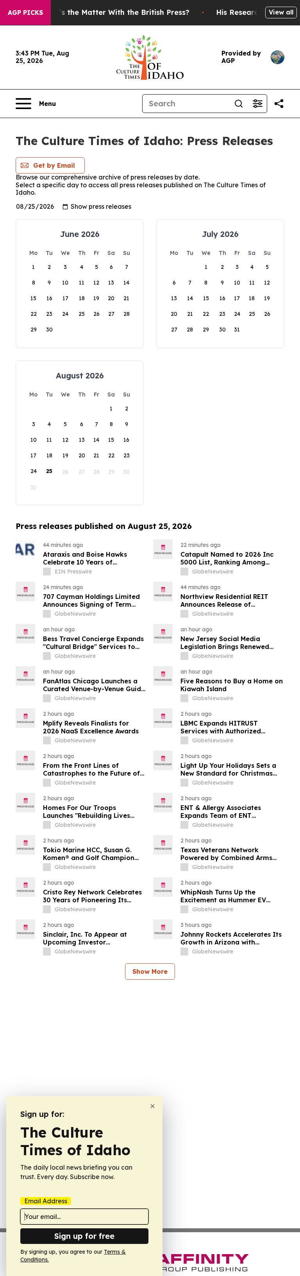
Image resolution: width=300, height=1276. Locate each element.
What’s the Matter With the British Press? (114, 12)
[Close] (152, 1106)
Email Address (45, 1201)
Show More (150, 971)
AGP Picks (25, 12)
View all (281, 12)
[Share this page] (278, 103)
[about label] (47, 571)
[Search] (238, 104)
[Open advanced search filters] (257, 104)
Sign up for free (84, 1236)
